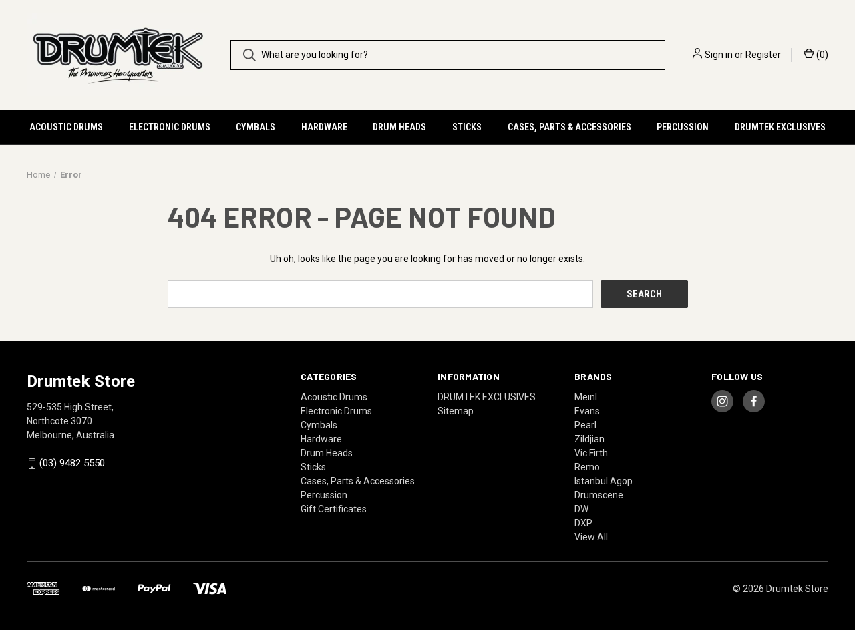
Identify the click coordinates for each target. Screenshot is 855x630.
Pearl (585, 425)
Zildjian (589, 439)
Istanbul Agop (603, 481)
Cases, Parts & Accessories (569, 127)
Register (763, 54)
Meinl (585, 396)
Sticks (467, 127)
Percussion (683, 127)
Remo (587, 467)
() (821, 54)
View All (591, 537)
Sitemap (456, 411)
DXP (583, 523)
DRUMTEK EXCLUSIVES (780, 127)
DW (581, 509)
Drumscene (598, 495)
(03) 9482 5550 (72, 464)
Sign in (719, 54)
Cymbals (255, 127)
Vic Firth (591, 453)
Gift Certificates (334, 509)
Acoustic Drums (66, 127)
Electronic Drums (169, 127)
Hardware (324, 127)
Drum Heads (399, 127)
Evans (587, 411)
